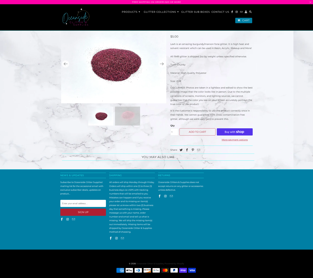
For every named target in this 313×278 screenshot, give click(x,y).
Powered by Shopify (174, 263)
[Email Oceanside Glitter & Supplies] (241, 12)
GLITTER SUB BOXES (195, 11)
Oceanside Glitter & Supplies (150, 263)
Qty (172, 125)
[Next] (161, 64)
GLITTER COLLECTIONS (161, 12)
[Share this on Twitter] (180, 150)
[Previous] (65, 64)
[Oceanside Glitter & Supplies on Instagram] (236, 12)
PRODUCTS (131, 12)
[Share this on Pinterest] (192, 150)
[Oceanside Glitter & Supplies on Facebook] (232, 12)
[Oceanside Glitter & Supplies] (75, 17)
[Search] (250, 12)
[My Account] (246, 12)
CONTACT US (220, 11)
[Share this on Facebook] (186, 150)
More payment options (235, 139)
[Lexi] (113, 63)
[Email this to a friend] (198, 150)
